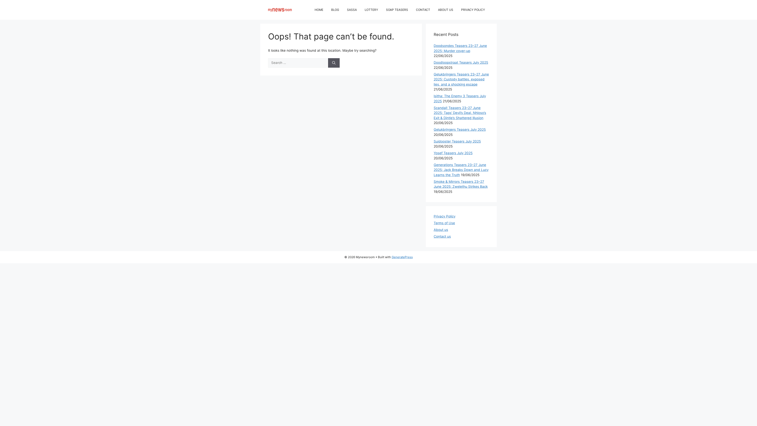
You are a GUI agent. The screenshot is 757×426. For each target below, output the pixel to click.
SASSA (352, 10)
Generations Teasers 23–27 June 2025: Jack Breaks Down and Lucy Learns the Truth (461, 170)
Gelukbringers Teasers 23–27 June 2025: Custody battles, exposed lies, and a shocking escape (461, 79)
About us (441, 230)
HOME (319, 10)
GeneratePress (402, 257)
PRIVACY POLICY (473, 10)
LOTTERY (371, 10)
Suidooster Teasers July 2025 (457, 141)
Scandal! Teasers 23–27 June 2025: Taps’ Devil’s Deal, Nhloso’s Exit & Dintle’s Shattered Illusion (460, 113)
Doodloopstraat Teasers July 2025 (461, 62)
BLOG (335, 10)
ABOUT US (445, 10)
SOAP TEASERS (397, 10)
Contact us (442, 236)
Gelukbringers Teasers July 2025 (460, 130)
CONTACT (423, 10)
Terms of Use (444, 223)
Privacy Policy (444, 216)
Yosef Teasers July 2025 (453, 153)
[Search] (334, 63)
